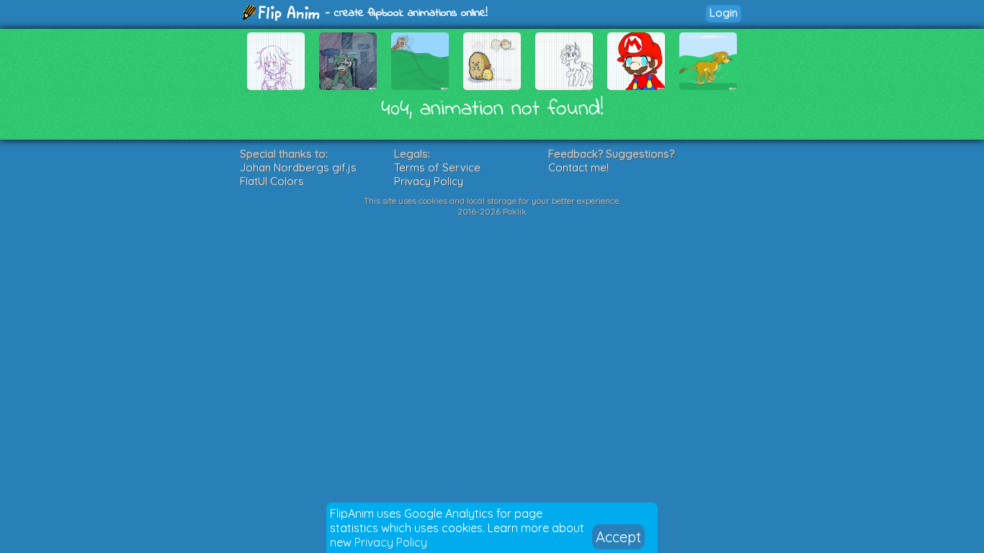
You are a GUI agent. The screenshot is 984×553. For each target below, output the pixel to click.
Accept (618, 537)
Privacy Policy (390, 542)
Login (724, 12)
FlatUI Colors (272, 181)
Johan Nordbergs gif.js (298, 167)
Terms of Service (437, 167)
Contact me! (578, 167)
